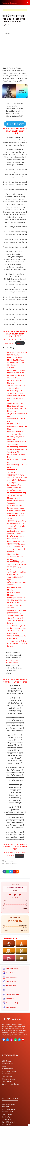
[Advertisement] (15, 575)
